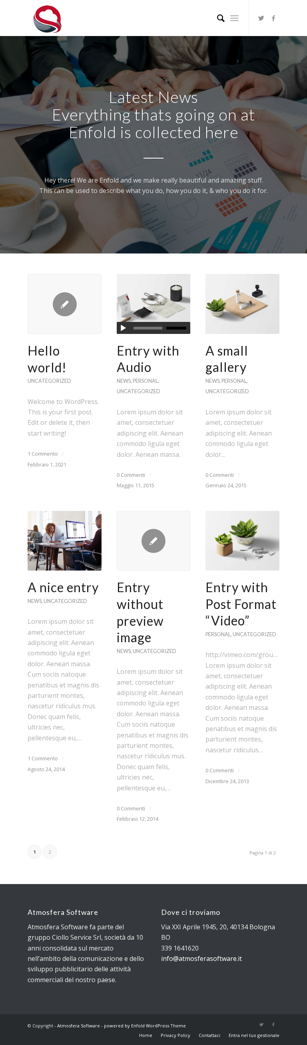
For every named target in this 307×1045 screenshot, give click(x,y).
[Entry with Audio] (154, 304)
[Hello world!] (65, 304)
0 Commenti (131, 474)
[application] (154, 328)
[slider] (178, 328)
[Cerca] (217, 18)
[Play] (123, 328)
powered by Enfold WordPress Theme (145, 1026)
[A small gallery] (242, 304)
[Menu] (234, 18)
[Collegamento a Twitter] (261, 18)
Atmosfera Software (78, 1026)
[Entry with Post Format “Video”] (242, 541)
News (124, 381)
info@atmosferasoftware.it (201, 958)
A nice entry (63, 587)
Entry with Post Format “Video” (241, 603)
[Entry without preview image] (154, 541)
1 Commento (43, 453)
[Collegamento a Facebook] (273, 18)
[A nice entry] (65, 541)
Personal (145, 381)
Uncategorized (49, 381)
